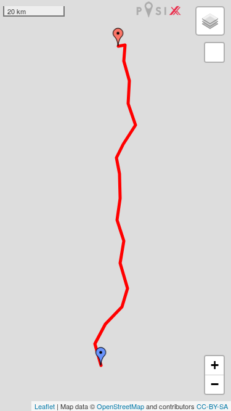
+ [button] (215, 365)
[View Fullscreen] (214, 52)
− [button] (215, 384)
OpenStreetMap (120, 406)
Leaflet (44, 406)
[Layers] (210, 21)
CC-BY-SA (212, 406)
